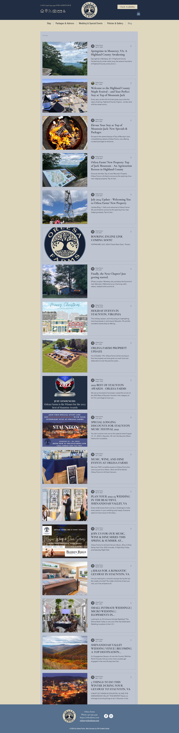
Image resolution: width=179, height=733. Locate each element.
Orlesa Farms (81, 729)
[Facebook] (106, 716)
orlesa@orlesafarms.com (89, 720)
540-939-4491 (92, 714)
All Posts (45, 35)
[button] (138, 13)
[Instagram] (111, 716)
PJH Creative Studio (103, 729)
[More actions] (131, 46)
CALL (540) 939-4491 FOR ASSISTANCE (55, 5)
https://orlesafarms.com (89, 717)
